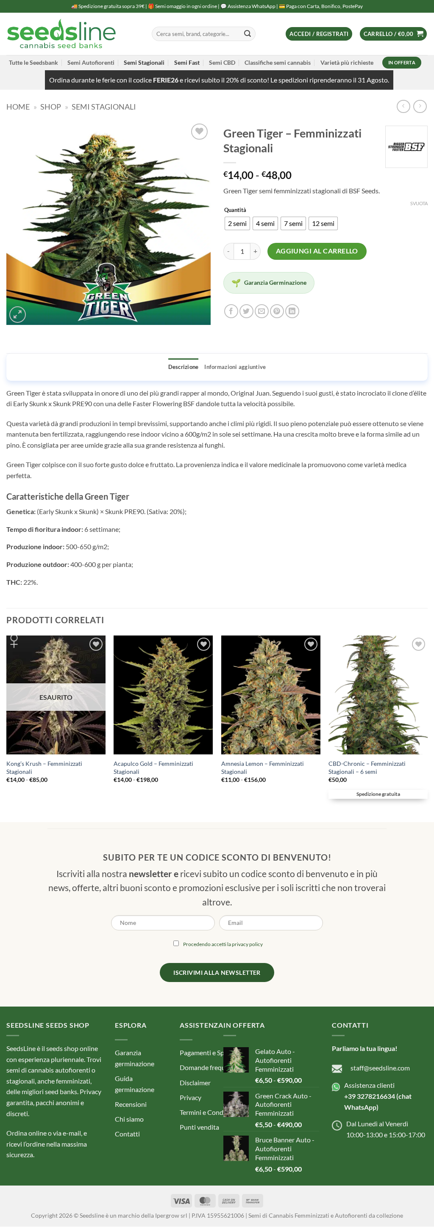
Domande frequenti (208, 1068)
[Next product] (403, 106)
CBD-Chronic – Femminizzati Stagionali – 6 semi (367, 767)
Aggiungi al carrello (317, 251)
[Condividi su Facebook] (231, 311)
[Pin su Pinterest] (277, 311)
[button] (319, 34)
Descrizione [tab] (183, 366)
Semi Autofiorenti (90, 62)
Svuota (419, 203)
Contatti (127, 1134)
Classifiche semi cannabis (278, 62)
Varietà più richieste (346, 62)
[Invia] (247, 34)
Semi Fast (187, 62)
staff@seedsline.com (380, 1068)
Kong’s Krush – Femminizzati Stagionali (44, 767)
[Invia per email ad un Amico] (262, 311)
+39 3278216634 (369, 1096)
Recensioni (131, 1104)
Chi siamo (129, 1119)
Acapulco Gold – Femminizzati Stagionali (153, 767)
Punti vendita (199, 1127)
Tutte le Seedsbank (33, 62)
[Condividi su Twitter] (246, 311)
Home (18, 106)
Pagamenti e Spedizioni (213, 1053)
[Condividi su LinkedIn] (292, 311)
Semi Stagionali (144, 62)
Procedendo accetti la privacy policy (223, 944)
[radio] (237, 223)
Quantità (235, 210)
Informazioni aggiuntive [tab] (235, 366)
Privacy (190, 1097)
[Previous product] (419, 106)
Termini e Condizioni (209, 1112)
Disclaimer (195, 1082)
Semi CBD (222, 62)
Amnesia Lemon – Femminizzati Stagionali (262, 767)
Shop (50, 106)
